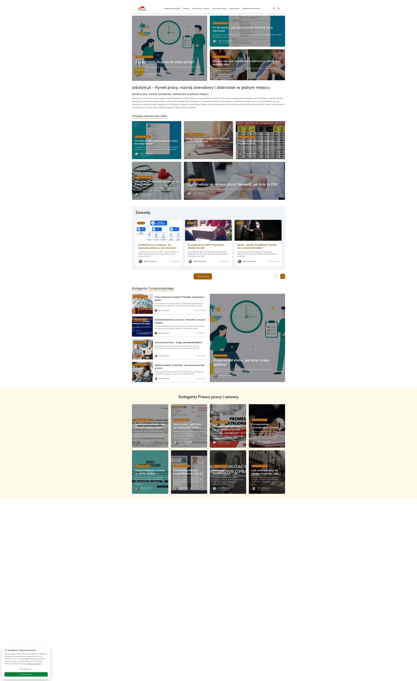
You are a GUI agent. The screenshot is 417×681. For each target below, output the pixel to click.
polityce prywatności (34, 664)
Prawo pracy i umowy (200, 8)
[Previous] (276, 276)
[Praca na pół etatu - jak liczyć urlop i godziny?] (247, 338)
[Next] (282, 276)
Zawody (186, 8)
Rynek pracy (234, 8)
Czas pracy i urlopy (219, 8)
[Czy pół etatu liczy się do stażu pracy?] (169, 48)
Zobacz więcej (202, 276)
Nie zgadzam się (26, 669)
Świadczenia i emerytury (144, 57)
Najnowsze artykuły (172, 8)
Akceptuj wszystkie (26, 674)
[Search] (274, 8)
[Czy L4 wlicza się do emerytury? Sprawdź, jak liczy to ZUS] (234, 181)
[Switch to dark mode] (279, 8)
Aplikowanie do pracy (251, 8)
